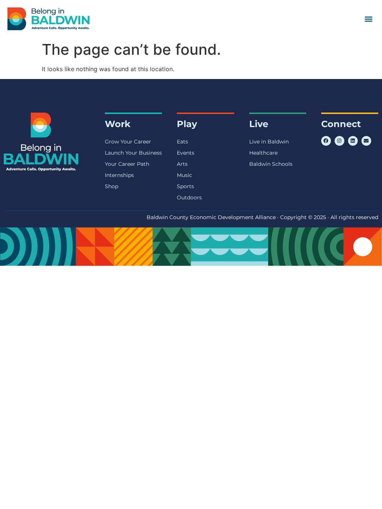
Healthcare (263, 152)
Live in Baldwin (269, 141)
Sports (185, 186)
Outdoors (189, 197)
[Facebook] (326, 141)
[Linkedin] (353, 141)
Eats (182, 141)
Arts (182, 164)
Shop (111, 186)
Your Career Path (127, 164)
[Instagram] (339, 141)
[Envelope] (366, 141)
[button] (368, 19)
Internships (119, 175)
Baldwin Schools (270, 164)
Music (184, 175)
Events (185, 152)
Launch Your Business (133, 152)
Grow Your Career (128, 141)
